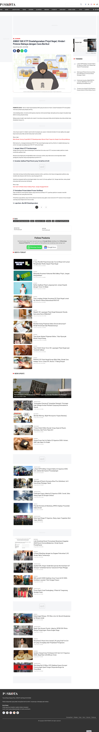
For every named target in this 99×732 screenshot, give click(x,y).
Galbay (48, 221)
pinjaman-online (40, 221)
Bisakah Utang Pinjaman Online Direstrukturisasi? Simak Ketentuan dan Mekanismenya (49, 324)
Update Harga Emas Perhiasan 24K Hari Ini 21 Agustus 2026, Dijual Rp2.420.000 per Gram (52, 654)
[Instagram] (91, 4)
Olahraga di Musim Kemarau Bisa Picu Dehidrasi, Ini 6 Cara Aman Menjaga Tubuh (86, 73)
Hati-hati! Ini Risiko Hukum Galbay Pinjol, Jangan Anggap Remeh (30, 186)
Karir (84, 717)
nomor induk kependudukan (21, 221)
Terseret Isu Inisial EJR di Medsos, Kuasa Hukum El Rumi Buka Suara (86, 89)
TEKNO (24, 9)
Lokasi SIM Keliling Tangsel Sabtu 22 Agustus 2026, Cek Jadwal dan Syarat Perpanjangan (51, 470)
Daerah (35, 503)
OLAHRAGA (39, 9)
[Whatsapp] (22, 50)
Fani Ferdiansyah (18, 229)
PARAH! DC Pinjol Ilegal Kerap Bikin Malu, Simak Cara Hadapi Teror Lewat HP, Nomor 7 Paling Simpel (51, 360)
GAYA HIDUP (62, 9)
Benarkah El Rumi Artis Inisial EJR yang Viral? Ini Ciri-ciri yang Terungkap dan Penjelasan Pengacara (51, 641)
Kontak (88, 717)
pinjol (32, 221)
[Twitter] (88, 4)
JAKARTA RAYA (16, 9)
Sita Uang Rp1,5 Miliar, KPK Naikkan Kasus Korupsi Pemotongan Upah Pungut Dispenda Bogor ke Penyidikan (50, 667)
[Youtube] (94, 4)
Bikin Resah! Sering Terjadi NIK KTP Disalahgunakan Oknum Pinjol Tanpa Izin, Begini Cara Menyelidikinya (41, 139)
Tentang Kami (69, 717)
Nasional (36, 539)
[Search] (81, 4)
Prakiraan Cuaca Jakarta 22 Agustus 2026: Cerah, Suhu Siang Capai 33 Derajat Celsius (52, 494)
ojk (53, 221)
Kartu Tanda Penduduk (62, 221)
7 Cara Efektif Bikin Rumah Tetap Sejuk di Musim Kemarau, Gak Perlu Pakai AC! (50, 429)
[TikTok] (97, 4)
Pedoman (93, 717)
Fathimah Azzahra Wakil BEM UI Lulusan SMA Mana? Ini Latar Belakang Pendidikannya (85, 81)
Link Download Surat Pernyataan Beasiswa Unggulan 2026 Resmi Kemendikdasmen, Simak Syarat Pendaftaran (51, 543)
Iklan (80, 717)
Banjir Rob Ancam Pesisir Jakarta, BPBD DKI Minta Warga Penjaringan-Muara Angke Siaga (50, 629)
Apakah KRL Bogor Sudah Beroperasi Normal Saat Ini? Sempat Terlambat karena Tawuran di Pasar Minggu (52, 566)
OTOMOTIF (54, 9)
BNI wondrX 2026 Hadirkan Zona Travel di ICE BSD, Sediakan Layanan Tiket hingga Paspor (50, 579)
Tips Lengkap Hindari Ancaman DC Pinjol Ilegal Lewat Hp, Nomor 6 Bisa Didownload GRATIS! (51, 299)
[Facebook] (85, 4)
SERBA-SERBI (71, 9)
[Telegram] (25, 50)
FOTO (80, 9)
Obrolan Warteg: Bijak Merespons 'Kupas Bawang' (50, 415)
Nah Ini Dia (36, 413)
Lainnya (87, 9)
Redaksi (76, 717)
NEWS (6, 9)
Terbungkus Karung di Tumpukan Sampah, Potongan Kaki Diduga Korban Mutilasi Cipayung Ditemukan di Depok (51, 405)
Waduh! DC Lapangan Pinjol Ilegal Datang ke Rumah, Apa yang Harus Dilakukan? (50, 313)
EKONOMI (31, 9)
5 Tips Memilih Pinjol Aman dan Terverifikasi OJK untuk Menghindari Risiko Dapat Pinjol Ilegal (51, 263)
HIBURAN (46, 9)
